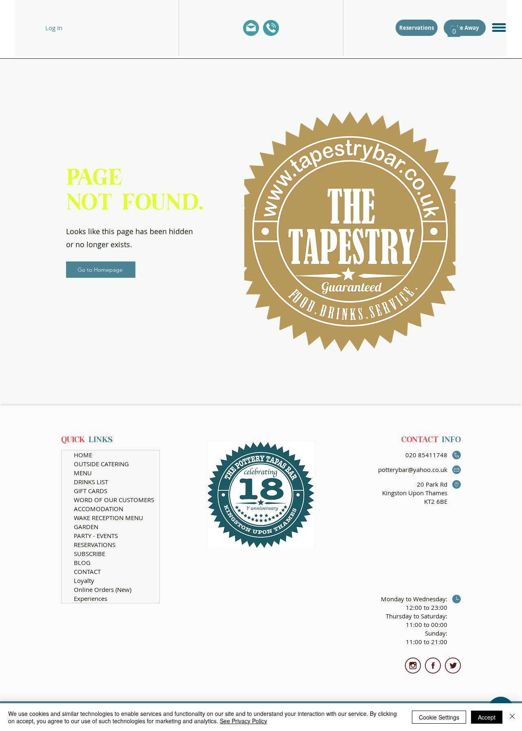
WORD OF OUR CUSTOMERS (114, 500)
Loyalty (84, 580)
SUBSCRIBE (89, 553)
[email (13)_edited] (251, 28)
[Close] (512, 717)
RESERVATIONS (94, 544)
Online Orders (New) (102, 589)
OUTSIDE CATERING (101, 464)
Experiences (90, 598)
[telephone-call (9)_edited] (271, 28)
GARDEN (86, 527)
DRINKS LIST (91, 482)
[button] (499, 27)
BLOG (82, 562)
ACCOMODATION (98, 509)
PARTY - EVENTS (96, 536)
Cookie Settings (439, 717)
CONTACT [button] (87, 571)
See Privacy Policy (243, 721)
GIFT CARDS (90, 491)
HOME (83, 455)
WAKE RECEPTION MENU (108, 518)
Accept (486, 717)
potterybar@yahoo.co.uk (412, 469)
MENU (83, 473)
